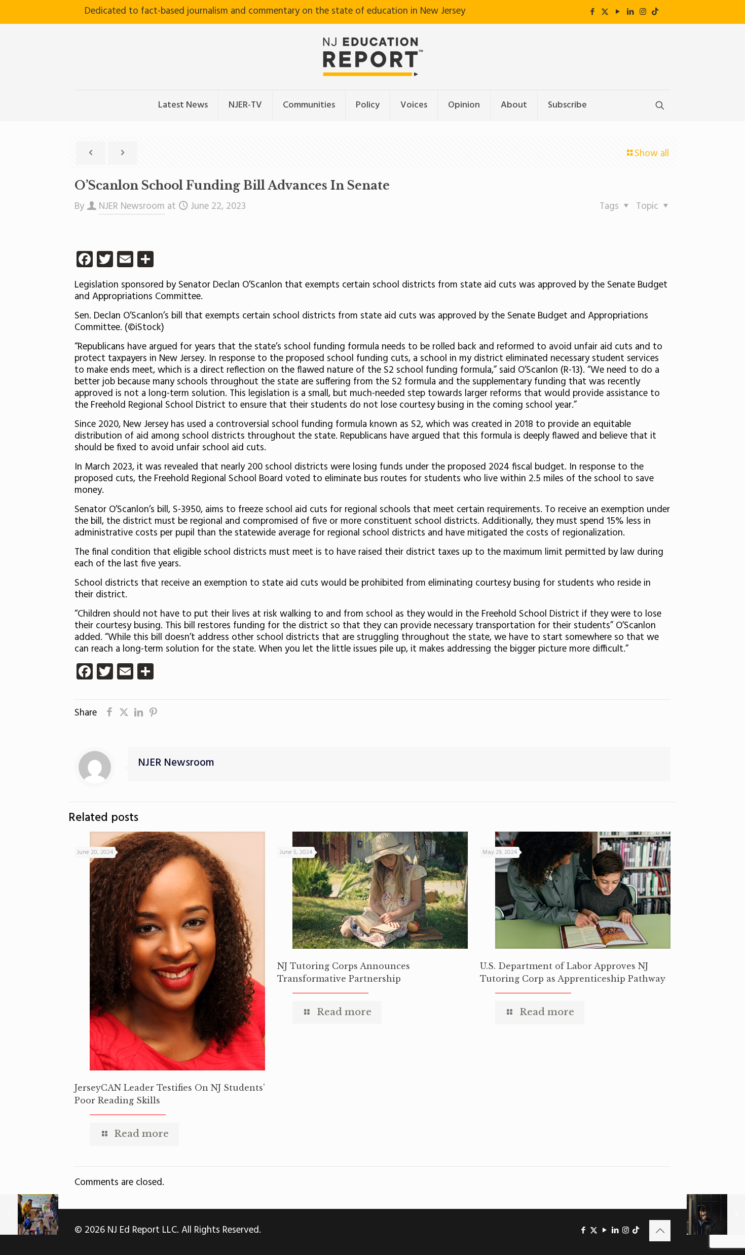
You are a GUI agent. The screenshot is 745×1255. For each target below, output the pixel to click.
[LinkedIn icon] (630, 12)
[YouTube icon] (617, 12)
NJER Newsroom (132, 206)
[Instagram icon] (643, 12)
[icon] (655, 12)
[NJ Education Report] (372, 57)
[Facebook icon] (592, 12)
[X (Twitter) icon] (605, 12)
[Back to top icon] (659, 1230)
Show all (652, 153)
